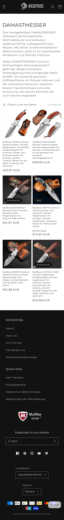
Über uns (11, 335)
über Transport (15, 377)
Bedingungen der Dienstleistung (25, 399)
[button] (4, 6)
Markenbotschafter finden (21, 357)
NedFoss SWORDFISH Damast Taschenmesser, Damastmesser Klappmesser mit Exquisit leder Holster (15, 213)
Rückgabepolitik (16, 384)
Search (10, 328)
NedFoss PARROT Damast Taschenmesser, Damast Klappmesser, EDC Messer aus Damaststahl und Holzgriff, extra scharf (16, 278)
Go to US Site (14, 342)
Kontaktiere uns (15, 350)
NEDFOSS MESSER (27, 514)
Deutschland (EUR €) (30, 474)
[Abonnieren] (54, 441)
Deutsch (30, 491)
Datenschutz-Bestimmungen (23, 391)
